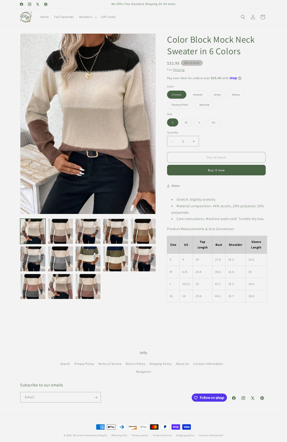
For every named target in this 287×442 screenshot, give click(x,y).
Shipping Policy (160, 364)
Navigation (143, 372)
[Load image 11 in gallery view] (115, 259)
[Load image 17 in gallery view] (60, 286)
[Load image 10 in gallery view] (88, 259)
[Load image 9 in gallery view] (60, 259)
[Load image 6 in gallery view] (143, 231)
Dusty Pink (182, 105)
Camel (200, 95)
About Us (182, 364)
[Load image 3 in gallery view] (88, 231)
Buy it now (216, 170)
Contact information (211, 435)
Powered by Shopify (95, 435)
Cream (179, 95)
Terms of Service (110, 364)
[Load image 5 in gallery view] (115, 231)
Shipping (179, 69)
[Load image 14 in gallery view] (143, 259)
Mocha (207, 105)
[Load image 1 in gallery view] (33, 231)
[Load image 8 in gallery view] (33, 259)
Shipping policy (185, 435)
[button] (87, 17)
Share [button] (176, 186)
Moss (238, 95)
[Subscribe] (96, 397)
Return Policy (135, 364)
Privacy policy (140, 435)
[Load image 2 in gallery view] (60, 231)
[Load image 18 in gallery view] (88, 286)
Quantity (172, 132)
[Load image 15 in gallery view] (33, 286)
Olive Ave (78, 435)
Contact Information (208, 364)
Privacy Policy (84, 364)
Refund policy (119, 435)
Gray (220, 95)
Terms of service (162, 435)
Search (65, 364)
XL (216, 123)
